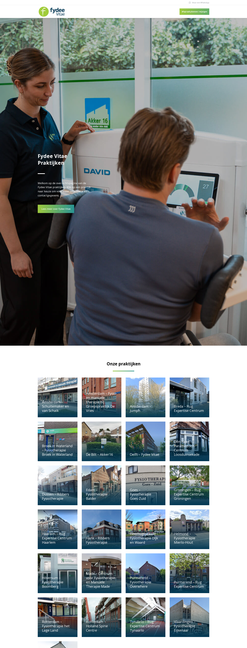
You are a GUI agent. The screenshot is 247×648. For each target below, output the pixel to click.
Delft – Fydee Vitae (144, 454)
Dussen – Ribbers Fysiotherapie (55, 496)
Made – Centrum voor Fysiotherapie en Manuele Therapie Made (100, 580)
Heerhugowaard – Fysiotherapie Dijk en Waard (144, 538)
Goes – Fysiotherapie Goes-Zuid (140, 494)
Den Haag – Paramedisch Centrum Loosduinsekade (186, 448)
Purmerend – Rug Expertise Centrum (189, 584)
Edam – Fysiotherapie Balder (96, 494)
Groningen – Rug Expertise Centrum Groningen (189, 494)
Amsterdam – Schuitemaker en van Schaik (55, 406)
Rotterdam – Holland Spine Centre (97, 626)
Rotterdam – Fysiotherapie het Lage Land (56, 626)
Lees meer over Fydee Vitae (56, 208)
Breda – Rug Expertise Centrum (189, 408)
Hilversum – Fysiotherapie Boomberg (52, 582)
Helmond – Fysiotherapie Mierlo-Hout (184, 538)
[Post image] (57, 397)
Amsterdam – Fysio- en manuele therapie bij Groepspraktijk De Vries (101, 402)
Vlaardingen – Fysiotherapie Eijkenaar (185, 626)
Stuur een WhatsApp (200, 3)
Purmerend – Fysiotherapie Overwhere (140, 582)
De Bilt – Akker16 (99, 454)
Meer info (48, 416)
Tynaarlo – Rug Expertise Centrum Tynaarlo (145, 626)
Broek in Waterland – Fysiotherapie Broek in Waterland (57, 450)
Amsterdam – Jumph (140, 408)
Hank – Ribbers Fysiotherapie (98, 540)
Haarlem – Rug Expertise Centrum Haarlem (57, 538)
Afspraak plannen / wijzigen (194, 12)
